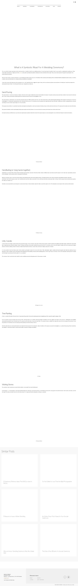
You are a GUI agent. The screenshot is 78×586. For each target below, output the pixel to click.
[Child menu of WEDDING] (25, 6)
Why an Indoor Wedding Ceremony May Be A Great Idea (18, 552)
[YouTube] (75, 2)
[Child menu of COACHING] (48, 6)
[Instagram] (73, 2)
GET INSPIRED (40, 579)
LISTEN (31, 579)
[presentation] (19, 466)
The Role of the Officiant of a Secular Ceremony (56, 551)
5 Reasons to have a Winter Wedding (14, 516)
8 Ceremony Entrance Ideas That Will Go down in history (17, 482)
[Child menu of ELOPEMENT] (32, 6)
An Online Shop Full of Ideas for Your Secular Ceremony (55, 517)
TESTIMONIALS (40, 6)
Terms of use (69, 584)
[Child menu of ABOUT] (18, 6)
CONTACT (59, 6)
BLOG (54, 6)
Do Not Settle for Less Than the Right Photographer (57, 481)
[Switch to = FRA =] (28, 14)
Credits (73, 584)
